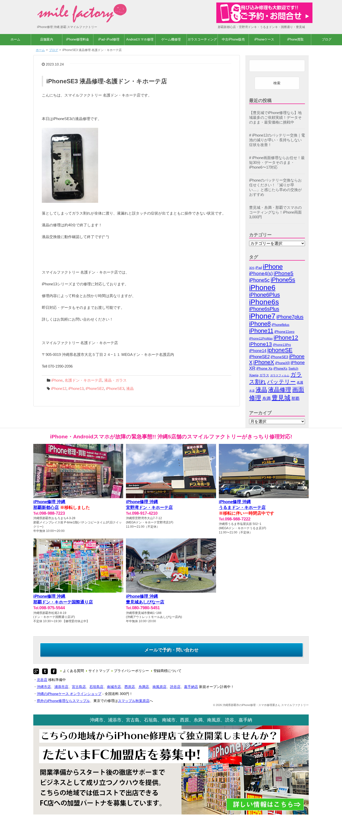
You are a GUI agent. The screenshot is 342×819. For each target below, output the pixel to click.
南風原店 (159, 687)
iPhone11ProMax (261, 338)
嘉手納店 (191, 687)
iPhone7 (262, 316)
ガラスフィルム (279, 375)
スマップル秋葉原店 (133, 701)
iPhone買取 (295, 39)
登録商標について (167, 671)
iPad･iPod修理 (108, 39)
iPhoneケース (264, 39)
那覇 (295, 398)
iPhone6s (264, 302)
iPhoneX (263, 362)
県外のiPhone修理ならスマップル (63, 701)
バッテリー (281, 382)
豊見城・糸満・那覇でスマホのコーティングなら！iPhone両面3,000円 (275, 212)
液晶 (130, 389)
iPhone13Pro (282, 344)
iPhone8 (260, 323)
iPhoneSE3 (115, 389)
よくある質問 (73, 671)
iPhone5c (259, 280)
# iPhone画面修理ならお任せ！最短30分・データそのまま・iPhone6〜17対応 (277, 162)
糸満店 (143, 687)
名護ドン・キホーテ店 (83, 380)
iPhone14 (257, 351)
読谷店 (175, 687)
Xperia (253, 375)
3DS (251, 267)
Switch (293, 368)
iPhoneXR (282, 363)
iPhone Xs (264, 368)
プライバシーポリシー (131, 671)
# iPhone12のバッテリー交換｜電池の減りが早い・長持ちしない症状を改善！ (277, 140)
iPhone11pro (284, 332)
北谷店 (42, 680)
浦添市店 (61, 687)
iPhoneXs (280, 368)
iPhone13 (76, 389)
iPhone (57, 380)
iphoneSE (279, 350)
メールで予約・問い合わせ (171, 649)
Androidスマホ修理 (139, 39)
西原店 (129, 687)
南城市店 (114, 687)
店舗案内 (46, 39)
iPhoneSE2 (95, 389)
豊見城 (281, 397)
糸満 (266, 398)
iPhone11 (261, 330)
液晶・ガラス (115, 380)
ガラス (264, 375)
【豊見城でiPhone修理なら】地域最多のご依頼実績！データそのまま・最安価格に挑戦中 (275, 117)
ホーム (15, 39)
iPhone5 (283, 273)
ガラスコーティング (202, 39)
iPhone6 (262, 287)
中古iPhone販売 (233, 39)
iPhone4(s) (261, 273)
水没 (252, 390)
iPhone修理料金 (77, 39)
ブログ (326, 39)
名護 (300, 382)
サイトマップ (98, 671)
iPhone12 (58, 389)
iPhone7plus (289, 317)
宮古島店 (79, 687)
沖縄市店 (44, 687)
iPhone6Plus (264, 295)
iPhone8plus (280, 325)
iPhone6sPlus (264, 309)
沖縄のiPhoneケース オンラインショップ (69, 694)
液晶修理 (279, 389)
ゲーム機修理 (171, 39)
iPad (258, 268)
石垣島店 (96, 687)
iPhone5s (283, 279)
